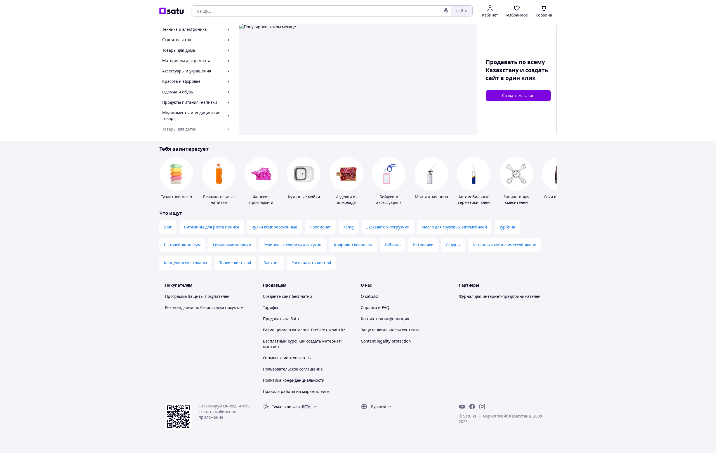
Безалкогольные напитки (219, 199)
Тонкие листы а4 (235, 262)
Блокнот (271, 262)
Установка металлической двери (504, 244)
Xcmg (348, 227)
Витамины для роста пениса (211, 227)
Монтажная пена (431, 196)
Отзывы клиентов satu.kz (287, 357)
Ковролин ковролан (353, 244)
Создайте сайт (277, 296)
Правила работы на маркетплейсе (296, 391)
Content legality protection (386, 341)
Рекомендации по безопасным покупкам (204, 307)
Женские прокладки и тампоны (261, 202)
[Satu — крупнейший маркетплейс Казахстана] (171, 11)
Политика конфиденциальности (293, 380)
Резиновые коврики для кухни (292, 244)
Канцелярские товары (185, 262)
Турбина (507, 227)
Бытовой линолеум (182, 244)
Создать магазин (518, 95)
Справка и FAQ (375, 307)
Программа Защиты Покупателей (197, 296)
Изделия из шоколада (346, 199)
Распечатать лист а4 (311, 262)
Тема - (286, 406)
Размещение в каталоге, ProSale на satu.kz (304, 329)
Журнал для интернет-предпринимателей (500, 296)
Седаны (453, 244)
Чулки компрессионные (274, 227)
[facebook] (472, 406)
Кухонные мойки (304, 196)
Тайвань (393, 244)
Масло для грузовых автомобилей (454, 227)
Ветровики (423, 244)
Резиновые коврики (232, 244)
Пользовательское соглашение (293, 369)
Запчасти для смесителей (516, 199)
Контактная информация (385, 318)
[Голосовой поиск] (446, 11)
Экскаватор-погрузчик (387, 227)
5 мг (168, 227)
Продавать (273, 318)
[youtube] (462, 406)
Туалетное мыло (176, 196)
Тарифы (270, 307)
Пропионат (320, 227)
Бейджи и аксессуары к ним (388, 202)
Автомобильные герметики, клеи (474, 199)
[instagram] (482, 406)
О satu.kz (369, 296)
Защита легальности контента (390, 329)
